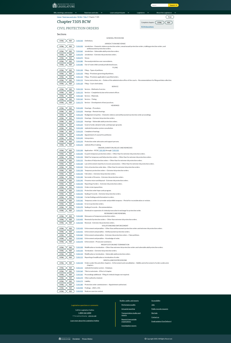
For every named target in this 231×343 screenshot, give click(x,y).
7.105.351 (79, 187)
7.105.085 (79, 65)
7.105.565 (79, 275)
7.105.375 (79, 210)
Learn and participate (117, 13)
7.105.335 (79, 174)
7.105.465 (79, 238)
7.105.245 (79, 138)
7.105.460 (79, 235)
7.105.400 (79, 216)
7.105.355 (79, 194)
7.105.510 (79, 254)
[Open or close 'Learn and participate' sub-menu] (128, 12)
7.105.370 (79, 207)
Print (170, 17)
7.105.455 (79, 232)
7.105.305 (101, 150)
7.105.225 (79, 125)
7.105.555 (79, 268)
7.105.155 (79, 92)
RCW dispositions (147, 27)
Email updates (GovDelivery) (161, 321)
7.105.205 (79, 111)
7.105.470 (79, 242)
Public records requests (159, 309)
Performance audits (128, 305)
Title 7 (85, 17)
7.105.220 (79, 121)
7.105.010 (79, 41)
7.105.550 (79, 263)
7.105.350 (79, 184)
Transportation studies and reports (130, 314)
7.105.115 (79, 80)
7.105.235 (79, 131)
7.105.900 (79, 288)
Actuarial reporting (128, 309)
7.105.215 (79, 118)
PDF (168, 22)
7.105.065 (79, 51)
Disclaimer (76, 339)
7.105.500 (79, 247)
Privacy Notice (87, 339)
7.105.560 (79, 271)
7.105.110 (79, 77)
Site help (154, 313)
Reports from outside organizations (129, 320)
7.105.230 (79, 128)
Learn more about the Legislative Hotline (84, 321)
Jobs (153, 305)
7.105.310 (79, 157)
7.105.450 (79, 228)
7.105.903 (79, 291)
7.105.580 (79, 285)
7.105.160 (79, 96)
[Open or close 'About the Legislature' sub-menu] (175, 12)
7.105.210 (79, 115)
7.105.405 (79, 219)
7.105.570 (79, 278)
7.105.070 (79, 55)
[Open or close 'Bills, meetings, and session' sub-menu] (76, 12)
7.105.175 (79, 102)
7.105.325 (115, 150)
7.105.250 (79, 141)
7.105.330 (79, 170)
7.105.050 (79, 46)
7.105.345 (79, 180)
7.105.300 (79, 150)
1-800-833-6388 (92, 316)
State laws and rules (91, 13)
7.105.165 (79, 99)
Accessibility (155, 301)
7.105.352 (79, 190)
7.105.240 (79, 135)
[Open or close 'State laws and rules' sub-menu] (101, 12)
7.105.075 (79, 58)
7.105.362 (79, 200)
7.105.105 (79, 74)
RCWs (80, 17)
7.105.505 (79, 251)
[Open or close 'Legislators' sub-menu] (148, 12)
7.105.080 (79, 61)
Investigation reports (128, 326)
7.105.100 (79, 70)
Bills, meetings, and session (63, 13)
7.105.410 (79, 223)
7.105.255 (79, 145)
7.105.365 (79, 204)
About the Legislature (164, 13)
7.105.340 (79, 177)
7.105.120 (79, 84)
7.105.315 (79, 160)
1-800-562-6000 (84, 313)
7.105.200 (79, 108)
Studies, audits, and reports (129, 301)
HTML (159, 22)
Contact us (155, 317)
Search (172, 5)
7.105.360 (79, 197)
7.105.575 (79, 281)
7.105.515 (79, 257)
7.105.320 (79, 164)
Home (59, 17)
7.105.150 (79, 89)
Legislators (141, 13)
